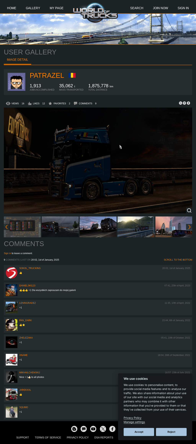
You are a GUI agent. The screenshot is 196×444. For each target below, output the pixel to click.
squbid (23, 407)
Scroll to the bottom (178, 259)
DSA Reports (103, 437)
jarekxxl (25, 390)
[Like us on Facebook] (112, 429)
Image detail (17, 59)
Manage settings (134, 422)
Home (11, 8)
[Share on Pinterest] (184, 103)
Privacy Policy (78, 437)
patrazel (47, 75)
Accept (139, 431)
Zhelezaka (26, 337)
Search (136, 8)
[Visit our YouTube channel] (93, 429)
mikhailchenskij (29, 372)
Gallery (33, 8)
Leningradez (27, 303)
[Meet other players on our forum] (83, 429)
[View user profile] (17, 90)
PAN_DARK (25, 320)
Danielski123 (27, 285)
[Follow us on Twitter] (103, 429)
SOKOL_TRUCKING (30, 268)
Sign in (7, 253)
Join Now (160, 8)
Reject (171, 431)
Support (22, 437)
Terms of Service (48, 437)
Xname (23, 355)
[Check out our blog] (74, 429)
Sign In (183, 8)
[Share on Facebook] (188, 103)
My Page (57, 8)
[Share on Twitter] (181, 103)
